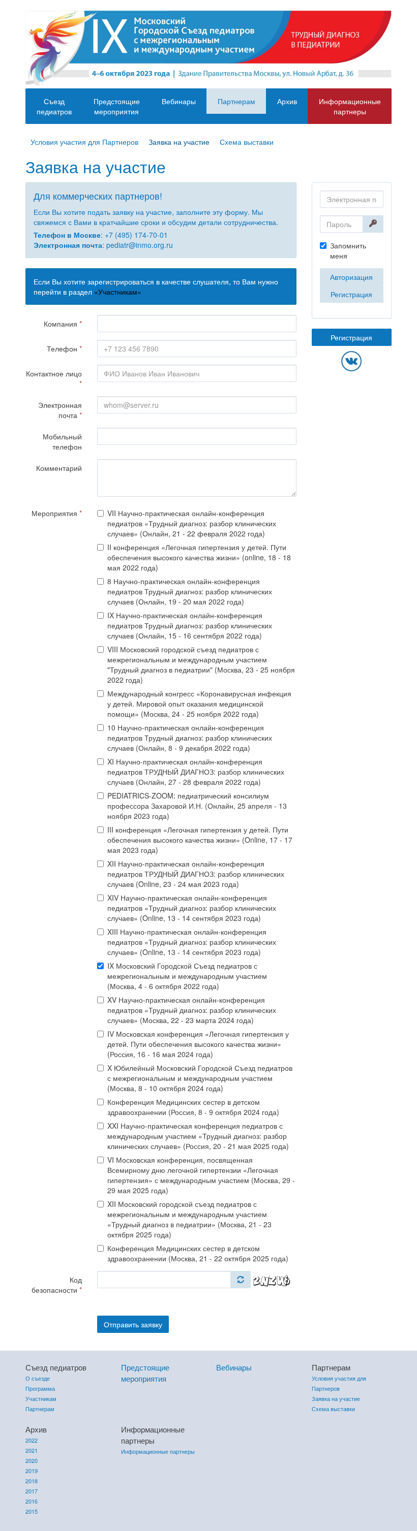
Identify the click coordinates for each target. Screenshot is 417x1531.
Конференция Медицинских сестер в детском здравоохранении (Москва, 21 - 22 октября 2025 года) (197, 1253)
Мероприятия (57, 513)
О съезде (37, 1378)
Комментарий (59, 468)
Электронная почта (60, 410)
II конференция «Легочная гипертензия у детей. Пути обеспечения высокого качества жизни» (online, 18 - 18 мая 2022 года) (199, 557)
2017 (31, 1491)
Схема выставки (247, 142)
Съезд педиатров (54, 106)
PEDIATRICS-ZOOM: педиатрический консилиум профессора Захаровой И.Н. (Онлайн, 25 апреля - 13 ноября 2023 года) (197, 805)
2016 (31, 1501)
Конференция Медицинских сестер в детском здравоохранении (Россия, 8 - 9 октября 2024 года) (193, 1107)
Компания (63, 323)
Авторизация (351, 277)
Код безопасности (57, 1284)
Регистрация (351, 294)
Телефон (64, 348)
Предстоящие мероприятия (117, 106)
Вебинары (179, 101)
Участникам (40, 1398)
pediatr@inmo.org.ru (139, 245)
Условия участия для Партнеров (84, 142)
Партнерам (236, 101)
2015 (31, 1511)
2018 (31, 1481)
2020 (31, 1460)
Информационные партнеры (350, 106)
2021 (31, 1450)
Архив (287, 101)
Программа (40, 1388)
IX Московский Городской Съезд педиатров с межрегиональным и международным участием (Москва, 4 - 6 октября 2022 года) (187, 976)
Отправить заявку (133, 1324)
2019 (31, 1470)
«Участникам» (117, 291)
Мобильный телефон (62, 441)
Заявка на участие (179, 142)
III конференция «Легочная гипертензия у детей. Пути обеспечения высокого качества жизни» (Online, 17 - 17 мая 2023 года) (199, 839)
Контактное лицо (54, 378)
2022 (31, 1440)
